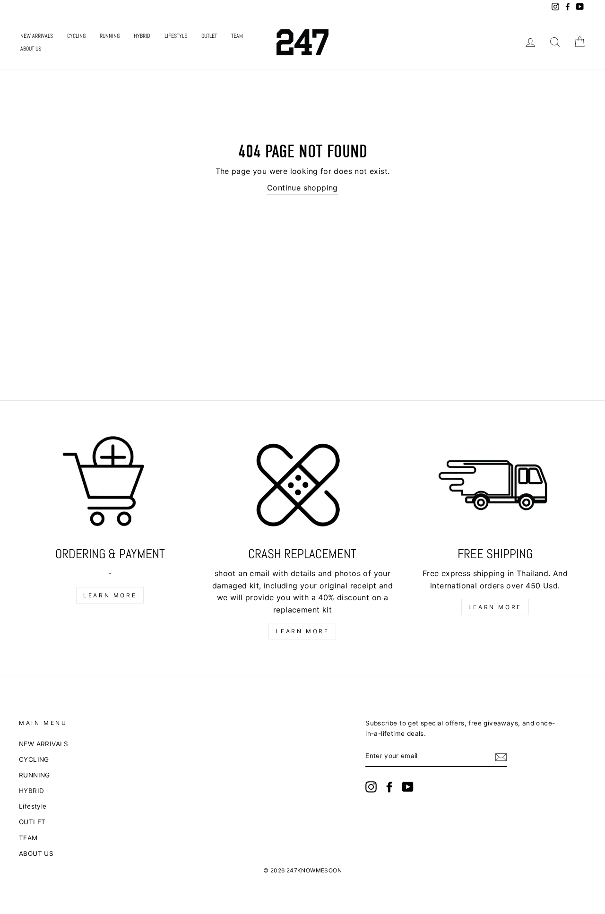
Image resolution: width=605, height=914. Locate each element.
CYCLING (76, 36)
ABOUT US (30, 48)
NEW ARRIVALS (36, 36)
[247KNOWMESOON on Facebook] (389, 787)
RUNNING (110, 36)
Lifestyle (175, 36)
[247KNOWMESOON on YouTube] (408, 787)
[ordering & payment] (110, 487)
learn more (110, 595)
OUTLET (209, 36)
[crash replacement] (302, 487)
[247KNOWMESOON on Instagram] (371, 787)
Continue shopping (302, 187)
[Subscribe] (501, 756)
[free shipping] (495, 487)
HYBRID (142, 36)
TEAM (237, 36)
